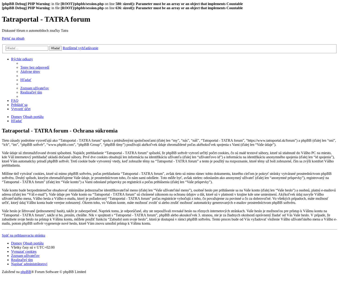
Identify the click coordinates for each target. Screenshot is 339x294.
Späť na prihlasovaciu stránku (23, 235)
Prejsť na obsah (13, 38)
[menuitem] (34, 67)
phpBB (26, 272)
